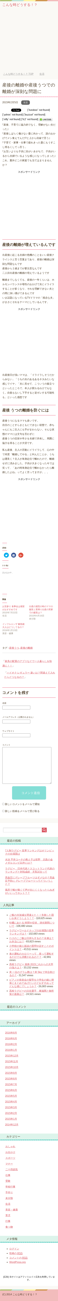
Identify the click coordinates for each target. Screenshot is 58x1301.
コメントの (18, 1257)
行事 (7, 1221)
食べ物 (9, 1227)
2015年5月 (11, 1096)
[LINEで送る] (45, 119)
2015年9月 (11, 1073)
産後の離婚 (26, 648)
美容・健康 (11, 1209)
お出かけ (10, 1152)
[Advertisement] (29, 42)
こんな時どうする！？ (19, 5)
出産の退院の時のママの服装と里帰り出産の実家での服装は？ (41, 609)
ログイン (14, 1248)
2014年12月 (11, 1124)
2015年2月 (11, 1113)
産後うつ (14, 648)
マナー (9, 1163)
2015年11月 (11, 1061)
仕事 (7, 1175)
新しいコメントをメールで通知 (22, 804)
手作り (9, 1192)
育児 (7, 1215)
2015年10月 (11, 1067)
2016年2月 (11, 1044)
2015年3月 (11, 1107)
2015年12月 (11, 1055)
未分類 (9, 1198)
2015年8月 (11, 1078)
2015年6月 (11, 1090)
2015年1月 (11, 1119)
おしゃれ (10, 1146)
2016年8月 (11, 1032)
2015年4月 (11, 1101)
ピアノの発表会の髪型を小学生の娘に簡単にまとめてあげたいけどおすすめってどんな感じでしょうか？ (31, 983)
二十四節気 (11, 1169)
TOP (18, 74)
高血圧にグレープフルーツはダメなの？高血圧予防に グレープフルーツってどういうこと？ (30, 880)
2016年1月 (11, 1050)
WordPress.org (17, 1262)
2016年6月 (11, 1038)
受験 (7, 1181)
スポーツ (10, 1158)
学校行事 (10, 1186)
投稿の (16, 1253)
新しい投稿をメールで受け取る (22, 811)
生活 (25, 102)
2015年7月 (11, 1084)
